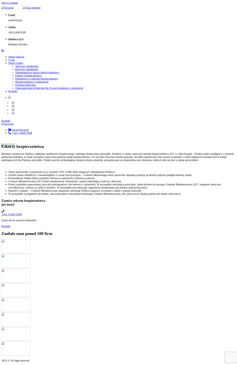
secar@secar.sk (20, 129)
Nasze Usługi (15, 63)
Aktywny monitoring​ (26, 66)
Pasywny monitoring (26, 69)
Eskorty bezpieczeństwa (28, 75)
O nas (11, 59)
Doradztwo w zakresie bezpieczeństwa (36, 78)
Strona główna (16, 56)
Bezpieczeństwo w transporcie (32, 81)
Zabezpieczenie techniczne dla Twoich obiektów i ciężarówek (49, 88)
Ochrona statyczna (25, 84)
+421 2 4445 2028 (22, 132)
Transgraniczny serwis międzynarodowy (37, 72)
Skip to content (9, 2)
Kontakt (12, 91)
